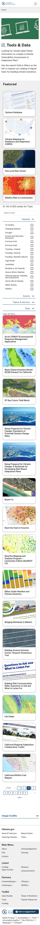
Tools (4, 900)
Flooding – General (12, 253)
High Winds (10, 261)
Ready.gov (6, 923)
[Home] (9, 3)
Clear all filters (9, 314)
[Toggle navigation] (35, 4)
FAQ (3, 853)
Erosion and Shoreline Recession (14, 237)
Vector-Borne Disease (14, 281)
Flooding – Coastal (12, 249)
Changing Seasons (13, 229)
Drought (8, 233)
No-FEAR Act (27, 920)
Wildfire (8, 289)
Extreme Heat (11, 245)
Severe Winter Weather (15, 272)
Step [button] (27, 308)
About (4, 849)
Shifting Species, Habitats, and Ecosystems (16, 277)
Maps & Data (26, 833)
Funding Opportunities (7, 868)
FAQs (23, 837)
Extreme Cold (11, 242)
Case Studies (7, 896)
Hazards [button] (26, 219)
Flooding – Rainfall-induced (16, 257)
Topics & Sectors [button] (21, 302)
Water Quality (11, 285)
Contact (5, 856)
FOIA (34, 918)
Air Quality (9, 225)
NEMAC (24, 885)
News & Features (9, 833)
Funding (5, 903)
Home (3, 10)
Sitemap (24, 853)
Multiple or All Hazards (15, 268)
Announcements (28, 871)
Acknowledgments (29, 849)
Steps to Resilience (29, 896)
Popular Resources (29, 900)
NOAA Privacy (8, 918)
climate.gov (6, 885)
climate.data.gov (8, 881)
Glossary (25, 867)
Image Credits (9, 815)
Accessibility (23, 918)
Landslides (9, 265)
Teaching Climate (9, 837)
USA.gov (24, 881)
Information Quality (10, 920)
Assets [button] (26, 296)
